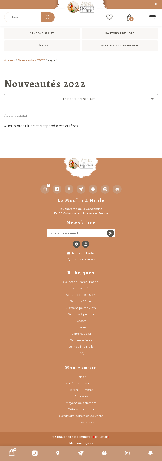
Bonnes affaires (81, 340)
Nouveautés (81, 288)
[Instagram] (127, 453)
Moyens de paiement (81, 403)
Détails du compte (81, 409)
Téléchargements (81, 389)
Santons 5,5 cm (81, 301)
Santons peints (42, 33)
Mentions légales (81, 443)
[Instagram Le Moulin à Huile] (85, 244)
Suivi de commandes (81, 383)
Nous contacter (83, 253)
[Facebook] (104, 453)
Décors (42, 45)
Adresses (81, 396)
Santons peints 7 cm (81, 308)
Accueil (9, 60)
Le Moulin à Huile (81, 346)
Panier (81, 376)
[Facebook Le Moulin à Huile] (76, 244)
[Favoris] (109, 17)
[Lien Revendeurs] (150, 453)
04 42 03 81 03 (83, 259)
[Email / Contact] (81, 453)
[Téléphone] (57, 189)
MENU (152, 18)
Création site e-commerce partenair (82, 436)
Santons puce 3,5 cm (81, 294)
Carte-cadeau (81, 333)
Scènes (81, 327)
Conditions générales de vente (81, 415)
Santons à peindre (119, 33)
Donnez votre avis (81, 422)
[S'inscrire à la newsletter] (110, 233)
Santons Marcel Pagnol (120, 45)
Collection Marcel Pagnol (81, 281)
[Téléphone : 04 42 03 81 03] (34, 453)
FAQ (81, 353)
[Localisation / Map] (57, 453)
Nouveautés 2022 (31, 60)
